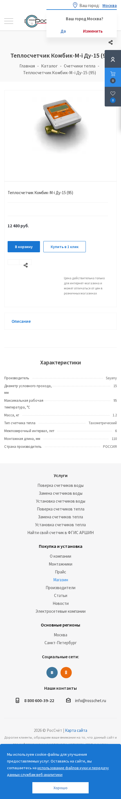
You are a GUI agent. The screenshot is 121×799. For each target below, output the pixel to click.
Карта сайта (76, 730)
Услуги (61, 475)
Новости (61, 603)
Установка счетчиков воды (60, 501)
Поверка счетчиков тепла (60, 509)
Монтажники (60, 564)
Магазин (60, 579)
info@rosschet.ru (90, 700)
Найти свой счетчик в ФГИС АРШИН (60, 532)
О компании (60, 556)
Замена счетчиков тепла (60, 516)
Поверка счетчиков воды (60, 485)
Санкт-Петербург (60, 642)
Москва (60, 634)
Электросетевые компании (60, 611)
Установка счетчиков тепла (60, 524)
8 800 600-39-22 (39, 700)
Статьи (60, 595)
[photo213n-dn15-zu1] (60, 131)
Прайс (60, 572)
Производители (60, 587)
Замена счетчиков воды (60, 493)
